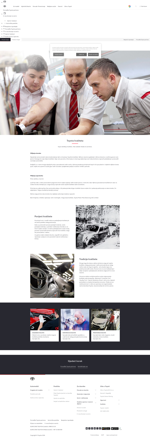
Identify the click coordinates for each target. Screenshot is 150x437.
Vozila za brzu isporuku (37, 398)
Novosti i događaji (105, 393)
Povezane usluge (82, 411)
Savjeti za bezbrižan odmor (61, 401)
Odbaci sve (81, 54)
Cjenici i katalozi (58, 390)
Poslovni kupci (16, 39)
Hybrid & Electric (26, 6)
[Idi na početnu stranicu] (4, 6)
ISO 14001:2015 (104, 411)
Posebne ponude (35, 394)
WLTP (102, 435)
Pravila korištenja (95, 435)
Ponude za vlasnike (82, 390)
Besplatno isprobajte (129, 39)
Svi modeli (16, 6)
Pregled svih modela (36, 390)
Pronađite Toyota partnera (142, 39)
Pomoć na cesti (81, 407)
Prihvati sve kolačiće (93, 54)
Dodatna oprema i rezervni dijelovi (85, 403)
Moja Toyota (144, 6)
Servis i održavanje (82, 398)
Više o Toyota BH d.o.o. (107, 390)
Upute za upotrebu (59, 398)
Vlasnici (60, 6)
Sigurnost (103, 400)
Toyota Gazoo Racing (106, 396)
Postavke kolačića (59, 54)
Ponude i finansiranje (39, 6)
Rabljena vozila (51, 6)
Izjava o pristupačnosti (111, 435)
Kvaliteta (102, 404)
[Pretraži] (136, 6)
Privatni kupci (5, 39)
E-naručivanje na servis (83, 414)
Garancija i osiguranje (83, 394)
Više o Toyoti (68, 6)
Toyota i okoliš (104, 408)
